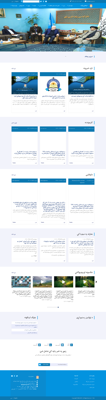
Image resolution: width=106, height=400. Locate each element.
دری (12, 1)
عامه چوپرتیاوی (21, 5)
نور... (92, 111)
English (16, 1)
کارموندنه (76, 379)
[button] (58, 307)
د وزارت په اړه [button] (70, 5)
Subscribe (46, 365)
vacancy (71, 163)
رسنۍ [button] (64, 5)
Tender (42, 163)
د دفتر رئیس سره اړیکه (90, 381)
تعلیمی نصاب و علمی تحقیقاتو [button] (54, 5)
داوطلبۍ (76, 381)
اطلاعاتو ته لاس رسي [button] (42, 5)
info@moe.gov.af (90, 1)
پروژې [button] (29, 5)
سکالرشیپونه (75, 384)
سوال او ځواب (91, 387)
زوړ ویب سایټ (91, 379)
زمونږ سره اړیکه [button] (14, 5)
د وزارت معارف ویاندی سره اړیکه (88, 384)
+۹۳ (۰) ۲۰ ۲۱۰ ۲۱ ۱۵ (76, 1)
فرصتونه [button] (34, 5)
